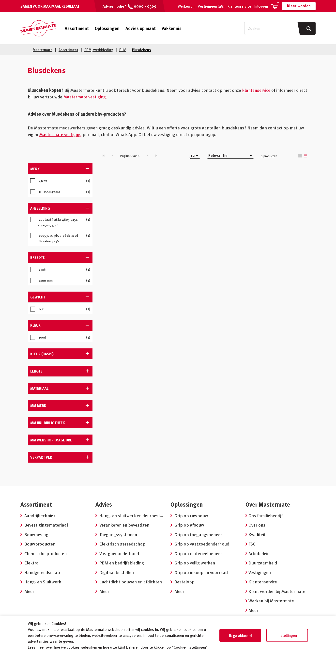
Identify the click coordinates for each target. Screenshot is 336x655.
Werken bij (186, 6)
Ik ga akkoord (240, 636)
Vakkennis (172, 28)
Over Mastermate (267, 504)
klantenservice (256, 90)
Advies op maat (140, 28)
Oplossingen (107, 28)
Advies (103, 504)
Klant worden (299, 6)
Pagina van (130, 155)
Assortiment (77, 28)
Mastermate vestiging (84, 96)
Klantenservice (239, 6)
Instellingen (287, 635)
